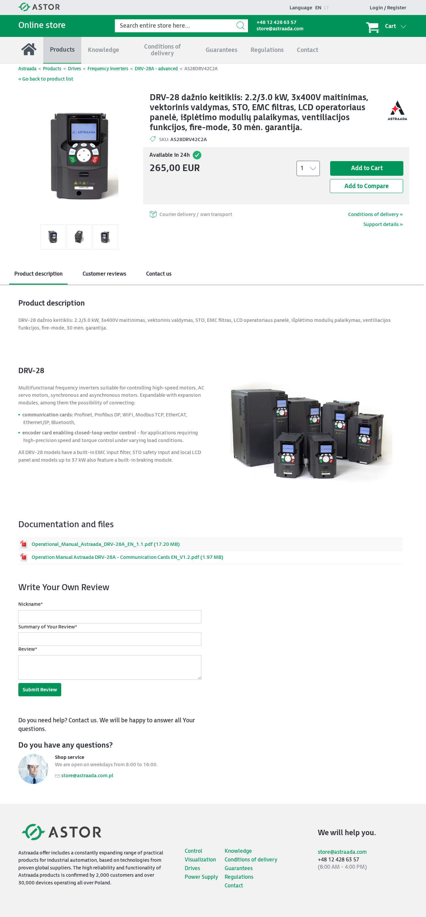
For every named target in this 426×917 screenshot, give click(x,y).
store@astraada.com (280, 29)
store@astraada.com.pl (87, 776)
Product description (38, 274)
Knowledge (238, 851)
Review (27, 649)
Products (52, 69)
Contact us (158, 274)
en (318, 8)
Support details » (383, 224)
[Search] (241, 25)
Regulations (239, 877)
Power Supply (201, 877)
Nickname (30, 604)
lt (326, 8)
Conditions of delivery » (375, 214)
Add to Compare (366, 186)
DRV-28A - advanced (156, 69)
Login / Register (388, 8)
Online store (42, 25)
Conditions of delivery (251, 860)
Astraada (27, 69)
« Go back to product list (45, 79)
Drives (74, 69)
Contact (234, 886)
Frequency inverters (108, 69)
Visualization (200, 860)
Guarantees (239, 868)
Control (193, 851)
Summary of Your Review (47, 627)
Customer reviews (104, 274)
